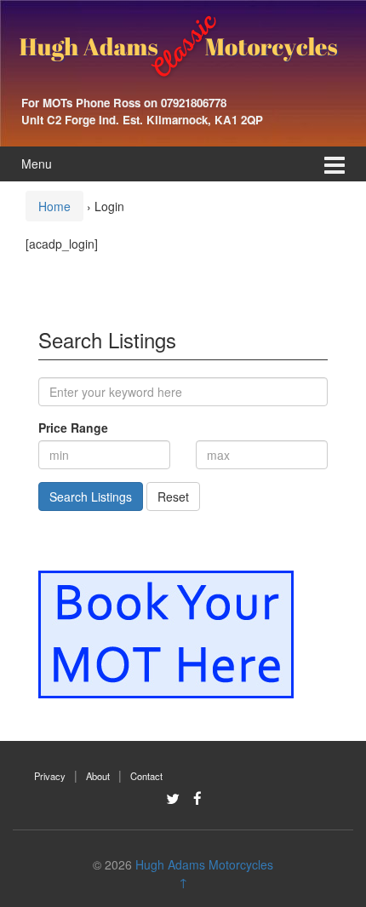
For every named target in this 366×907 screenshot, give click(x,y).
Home (54, 206)
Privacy (50, 776)
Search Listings (90, 496)
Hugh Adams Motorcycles (204, 864)
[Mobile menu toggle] (334, 163)
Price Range (73, 427)
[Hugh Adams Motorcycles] (179, 45)
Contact (146, 776)
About (98, 776)
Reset (173, 496)
